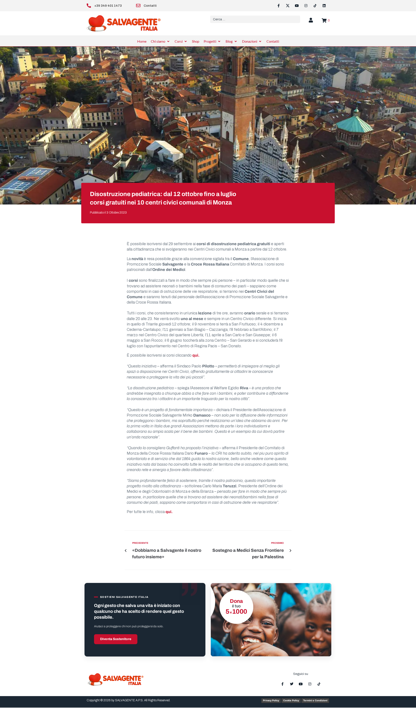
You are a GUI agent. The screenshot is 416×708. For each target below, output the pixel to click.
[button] (160, 41)
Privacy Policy (271, 700)
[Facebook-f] (278, 5)
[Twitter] (291, 684)
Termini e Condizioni (315, 700)
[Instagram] (305, 5)
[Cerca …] (255, 19)
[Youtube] (296, 5)
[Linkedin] (324, 5)
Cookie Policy (291, 700)
